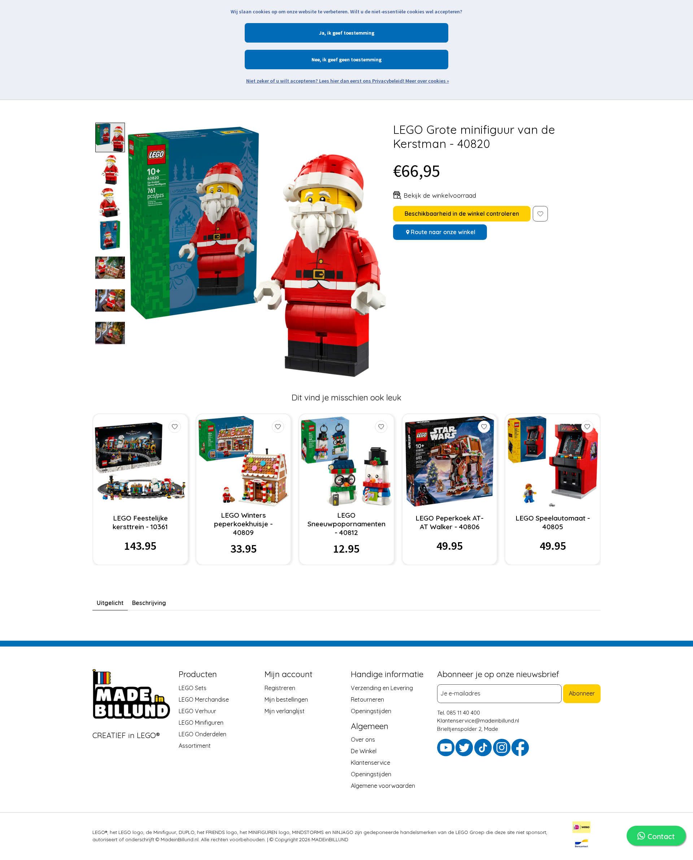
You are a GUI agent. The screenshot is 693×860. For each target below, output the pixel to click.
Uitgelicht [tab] (110, 602)
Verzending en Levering (382, 687)
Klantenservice (370, 762)
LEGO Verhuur (197, 710)
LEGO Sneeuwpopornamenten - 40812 (346, 524)
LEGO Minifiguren (201, 722)
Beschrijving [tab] (149, 602)
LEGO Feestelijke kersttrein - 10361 (140, 522)
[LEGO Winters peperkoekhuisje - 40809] (243, 461)
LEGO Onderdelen (202, 733)
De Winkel (363, 751)
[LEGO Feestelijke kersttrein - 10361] (140, 461)
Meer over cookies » (427, 81)
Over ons (363, 739)
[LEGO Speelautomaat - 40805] (552, 461)
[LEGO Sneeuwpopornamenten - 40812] (346, 461)
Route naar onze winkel (443, 232)
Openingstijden (371, 710)
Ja (321, 33)
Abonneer (582, 693)
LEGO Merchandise (204, 699)
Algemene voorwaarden (383, 785)
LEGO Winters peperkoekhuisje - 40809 (243, 524)
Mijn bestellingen (286, 699)
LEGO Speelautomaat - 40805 (552, 522)
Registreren (280, 687)
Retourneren (367, 699)
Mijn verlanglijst (285, 710)
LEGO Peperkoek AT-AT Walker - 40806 (449, 522)
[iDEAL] (581, 828)
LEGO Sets (192, 687)
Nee (315, 59)
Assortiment (195, 745)
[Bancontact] (581, 844)
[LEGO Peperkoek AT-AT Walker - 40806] (449, 461)
